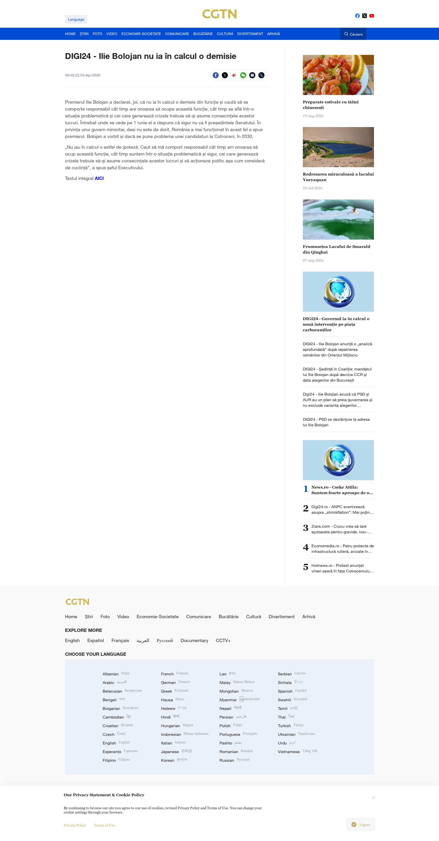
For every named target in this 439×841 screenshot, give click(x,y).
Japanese (176, 751)
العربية (143, 640)
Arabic (115, 682)
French (174, 673)
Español (95, 640)
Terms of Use (104, 825)
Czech (114, 734)
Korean (174, 760)
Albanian (116, 673)
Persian (233, 717)
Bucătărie (229, 616)
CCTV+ (223, 640)
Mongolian (236, 691)
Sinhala (290, 682)
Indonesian (184, 734)
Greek (174, 691)
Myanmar (239, 699)
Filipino (116, 760)
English (72, 640)
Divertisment (282, 616)
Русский (165, 640)
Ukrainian (296, 734)
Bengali (114, 699)
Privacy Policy (75, 825)
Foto (105, 616)
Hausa (172, 699)
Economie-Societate (158, 616)
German (175, 682)
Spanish (292, 691)
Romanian (236, 751)
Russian (234, 760)
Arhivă (308, 616)
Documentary (194, 640)
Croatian (118, 725)
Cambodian (117, 717)
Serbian (292, 673)
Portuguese (238, 734)
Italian (173, 742)
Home (71, 616)
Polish (231, 725)
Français (120, 640)
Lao (228, 673)
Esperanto (120, 751)
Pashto (231, 742)
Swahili (292, 699)
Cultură (253, 616)
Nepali (231, 708)
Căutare (356, 34)
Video (123, 616)
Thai (286, 717)
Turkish (291, 725)
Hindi (170, 717)
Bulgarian (120, 708)
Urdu (286, 742)
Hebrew (174, 708)
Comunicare (198, 616)
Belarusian (122, 691)
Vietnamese (298, 751)
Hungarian (177, 725)
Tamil (288, 708)
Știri (89, 616)
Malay (237, 682)
